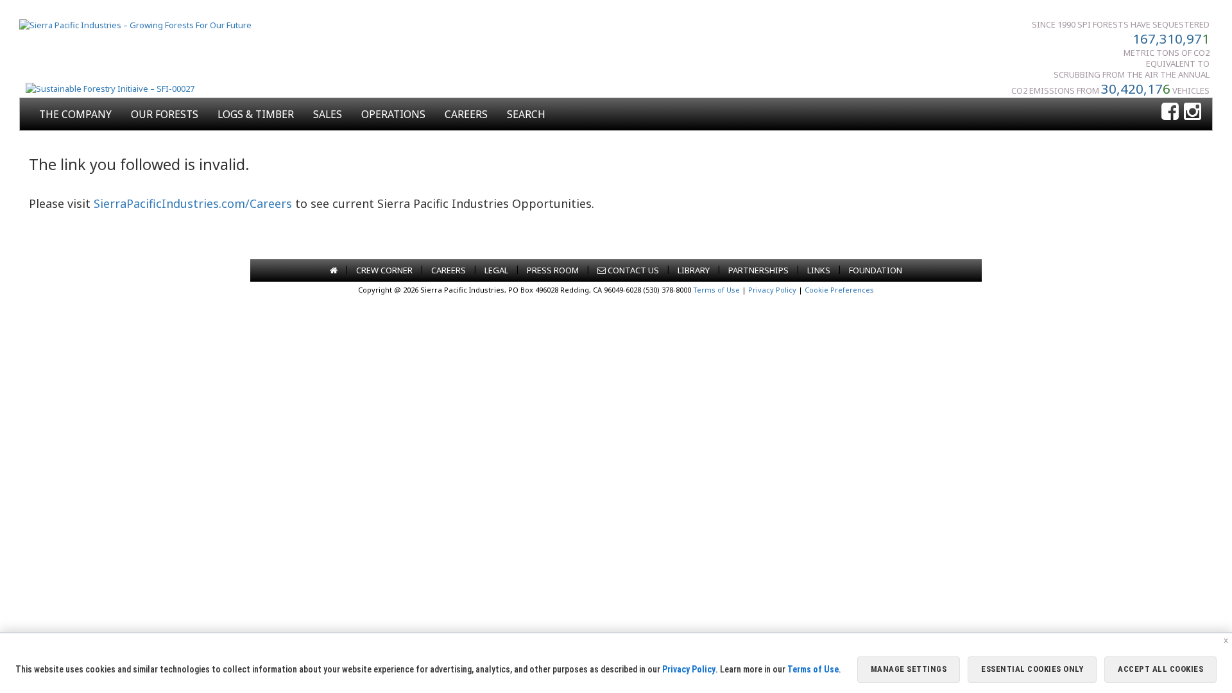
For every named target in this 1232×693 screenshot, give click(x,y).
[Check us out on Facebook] (1170, 112)
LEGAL (496, 270)
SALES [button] (327, 114)
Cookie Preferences (839, 290)
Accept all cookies (1160, 669)
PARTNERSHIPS (758, 270)
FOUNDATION (875, 270)
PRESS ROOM (553, 270)
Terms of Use (716, 290)
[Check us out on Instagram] (1192, 112)
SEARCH (526, 114)
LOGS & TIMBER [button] (256, 114)
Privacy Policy (772, 290)
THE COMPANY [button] (75, 114)
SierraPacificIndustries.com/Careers (193, 203)
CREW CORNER (384, 270)
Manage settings (909, 669)
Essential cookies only (1032, 669)
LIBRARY (694, 270)
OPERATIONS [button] (393, 114)
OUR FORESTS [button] (164, 114)
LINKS (818, 270)
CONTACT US (632, 270)
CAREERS (466, 114)
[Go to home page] (334, 270)
